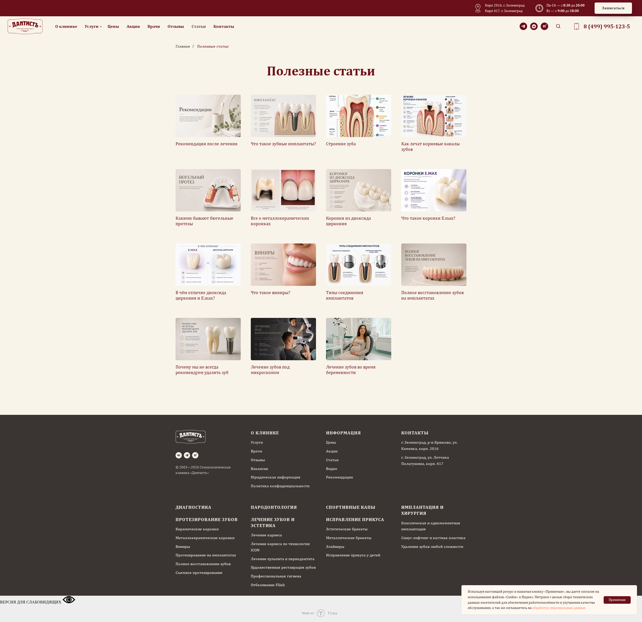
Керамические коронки (197, 529)
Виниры (183, 546)
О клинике (66, 26)
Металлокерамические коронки (205, 537)
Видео (331, 468)
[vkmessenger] (534, 26)
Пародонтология (274, 507)
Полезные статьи (212, 46)
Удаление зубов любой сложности (432, 546)
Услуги (92, 26)
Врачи (153, 26)
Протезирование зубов (207, 519)
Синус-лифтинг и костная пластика (433, 537)
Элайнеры (335, 546)
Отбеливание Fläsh (268, 584)
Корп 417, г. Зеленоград (504, 11)
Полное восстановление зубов (203, 563)
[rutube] (544, 26)
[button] (613, 8)
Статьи (199, 26)
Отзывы (176, 26)
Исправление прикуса (355, 519)
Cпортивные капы (350, 507)
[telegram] (523, 26)
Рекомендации (339, 477)
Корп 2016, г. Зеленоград (505, 5)
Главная (183, 46)
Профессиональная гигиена (276, 576)
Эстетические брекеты (347, 529)
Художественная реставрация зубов (283, 567)
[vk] (179, 455)
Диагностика (193, 507)
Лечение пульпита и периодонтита (282, 558)
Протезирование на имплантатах (206, 555)
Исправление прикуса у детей (353, 555)
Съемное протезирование (199, 572)
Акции (133, 26)
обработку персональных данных (559, 608)
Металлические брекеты (348, 537)
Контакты (223, 26)
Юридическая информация (275, 477)
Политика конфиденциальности (280, 485)
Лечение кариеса (266, 535)
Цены (113, 26)
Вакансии (259, 468)
